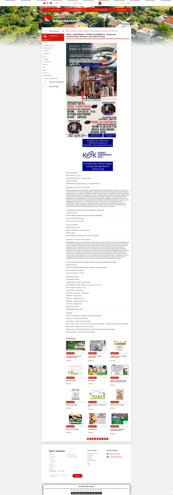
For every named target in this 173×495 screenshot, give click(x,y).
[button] (53, 10)
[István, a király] (97, 345)
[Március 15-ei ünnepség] (75, 418)
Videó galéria (46, 53)
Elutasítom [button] (98, 493)
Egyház (44, 70)
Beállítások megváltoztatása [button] (86, 493)
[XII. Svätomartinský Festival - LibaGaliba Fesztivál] (75, 345)
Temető (45, 73)
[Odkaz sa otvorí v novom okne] (57, 3)
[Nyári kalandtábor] (75, 370)
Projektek (45, 42)
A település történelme (49, 45)
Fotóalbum (46, 50)
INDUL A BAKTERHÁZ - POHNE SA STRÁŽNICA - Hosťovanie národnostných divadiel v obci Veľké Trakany (92, 31)
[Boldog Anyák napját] (75, 394)
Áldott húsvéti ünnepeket (117, 405)
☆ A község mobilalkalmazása (50, 78)
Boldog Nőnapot (92, 429)
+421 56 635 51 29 (115, 454)
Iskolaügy (45, 64)
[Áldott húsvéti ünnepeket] (119, 394)
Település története (93, 453)
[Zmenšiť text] (124, 3)
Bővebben (68, 360)
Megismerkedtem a (59, 475)
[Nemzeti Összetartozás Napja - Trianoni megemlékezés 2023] (119, 370)
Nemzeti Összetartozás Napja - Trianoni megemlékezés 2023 (118, 381)
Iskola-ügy (90, 455)
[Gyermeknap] (97, 370)
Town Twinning (47, 62)
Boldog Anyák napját (71, 405)
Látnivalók (45, 59)
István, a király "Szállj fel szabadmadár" (95, 356)
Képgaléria (90, 458)
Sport (44, 67)
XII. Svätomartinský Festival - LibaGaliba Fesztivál (74, 356)
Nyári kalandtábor (71, 380)
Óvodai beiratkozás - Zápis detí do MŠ (97, 405)
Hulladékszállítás (47, 75)
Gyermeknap (91, 380)
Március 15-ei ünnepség (72, 429)
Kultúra (45, 56)
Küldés (77, 476)
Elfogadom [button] (75, 493)
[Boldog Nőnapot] (97, 418)
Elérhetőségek (121, 10)
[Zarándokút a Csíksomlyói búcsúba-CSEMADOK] (119, 418)
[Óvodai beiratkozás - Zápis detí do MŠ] (97, 394)
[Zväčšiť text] (128, 3)
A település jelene (47, 48)
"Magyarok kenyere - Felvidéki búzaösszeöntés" (118, 356)
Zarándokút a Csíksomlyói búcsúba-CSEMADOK (117, 429)
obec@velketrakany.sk (116, 456)
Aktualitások (46, 39)
